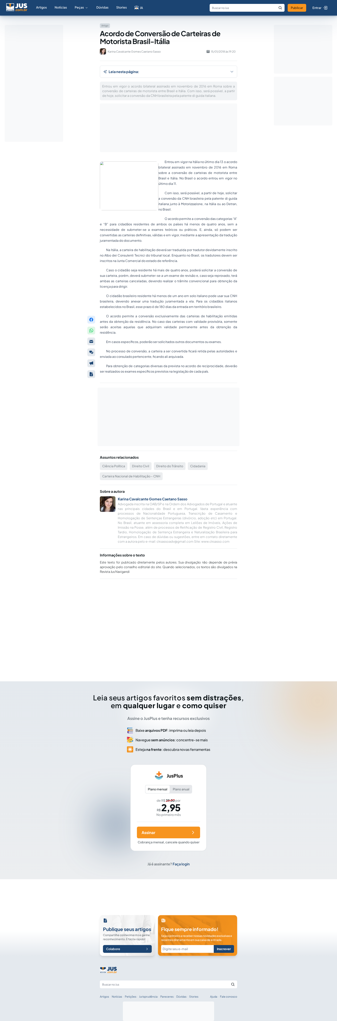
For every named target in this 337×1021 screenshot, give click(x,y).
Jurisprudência (148, 996)
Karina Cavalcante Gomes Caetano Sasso (152, 499)
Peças (79, 7)
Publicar (297, 8)
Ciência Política (113, 466)
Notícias (61, 7)
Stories (121, 7)
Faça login (181, 864)
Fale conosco (228, 996)
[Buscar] (280, 7)
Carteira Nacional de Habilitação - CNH (131, 476)
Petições (130, 996)
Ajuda (213, 996)
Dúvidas (102, 7)
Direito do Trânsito (169, 466)
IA (141, 8)
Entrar (316, 8)
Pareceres (167, 996)
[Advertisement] (168, 625)
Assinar (148, 832)
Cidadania (197, 466)
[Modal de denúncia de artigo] (91, 363)
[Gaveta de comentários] (91, 352)
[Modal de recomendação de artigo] (91, 341)
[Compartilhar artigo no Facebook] (91, 320)
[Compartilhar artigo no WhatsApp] (91, 330)
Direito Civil (140, 466)
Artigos (41, 7)
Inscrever (224, 949)
